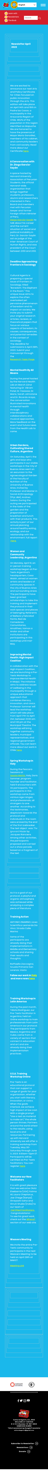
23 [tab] (37, 1392)
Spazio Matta (17, 775)
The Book (12, 20)
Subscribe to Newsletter (22, 1443)
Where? (31, 1219)
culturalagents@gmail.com (24, 1430)
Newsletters (13, 17)
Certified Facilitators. (22, 1210)
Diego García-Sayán (21, 219)
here (26, 151)
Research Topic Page (22, 359)
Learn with (12, 13)
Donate (22, 1451)
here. (13, 540)
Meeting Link (17, 1265)
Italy (34, 975)
